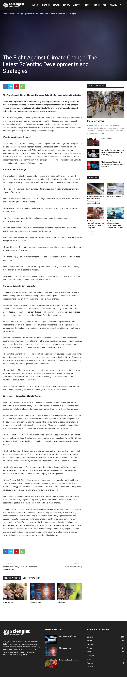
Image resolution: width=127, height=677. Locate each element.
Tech (105, 5)
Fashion (35, 5)
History (66, 5)
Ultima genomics (36, 602)
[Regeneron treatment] (115, 189)
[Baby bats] (69, 591)
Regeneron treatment (115, 196)
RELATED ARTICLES (12, 578)
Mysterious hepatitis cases (68, 660)
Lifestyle (77, 5)
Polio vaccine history (73, 567)
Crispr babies (8, 602)
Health (56, 5)
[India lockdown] (105, 104)
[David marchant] (93, 141)
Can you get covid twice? (67, 636)
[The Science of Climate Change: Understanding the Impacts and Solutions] (115, 213)
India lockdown (96, 121)
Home (5, 14)
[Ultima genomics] (42, 591)
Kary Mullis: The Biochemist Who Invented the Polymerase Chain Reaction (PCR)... (112, 152)
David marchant (106, 138)
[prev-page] (4, 607)
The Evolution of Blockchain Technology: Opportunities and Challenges (112, 164)
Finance (46, 5)
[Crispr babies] (15, 591)
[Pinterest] (16, 86)
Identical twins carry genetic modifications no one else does (21, 568)
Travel (113, 5)
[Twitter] (10, 86)
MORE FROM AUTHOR (31, 578)
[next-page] (8, 607)
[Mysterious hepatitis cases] (51, 663)
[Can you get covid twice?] (51, 639)
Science (96, 5)
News (87, 5)
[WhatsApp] (22, 86)
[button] (121, 5)
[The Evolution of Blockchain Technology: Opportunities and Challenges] (93, 165)
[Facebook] (5, 86)
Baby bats (61, 602)
